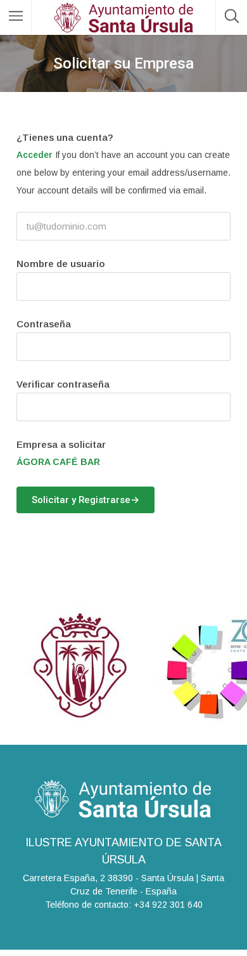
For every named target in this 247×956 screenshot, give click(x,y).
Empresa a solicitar (61, 444)
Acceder (34, 155)
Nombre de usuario (60, 263)
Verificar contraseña (63, 384)
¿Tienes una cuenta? (64, 137)
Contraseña (43, 323)
